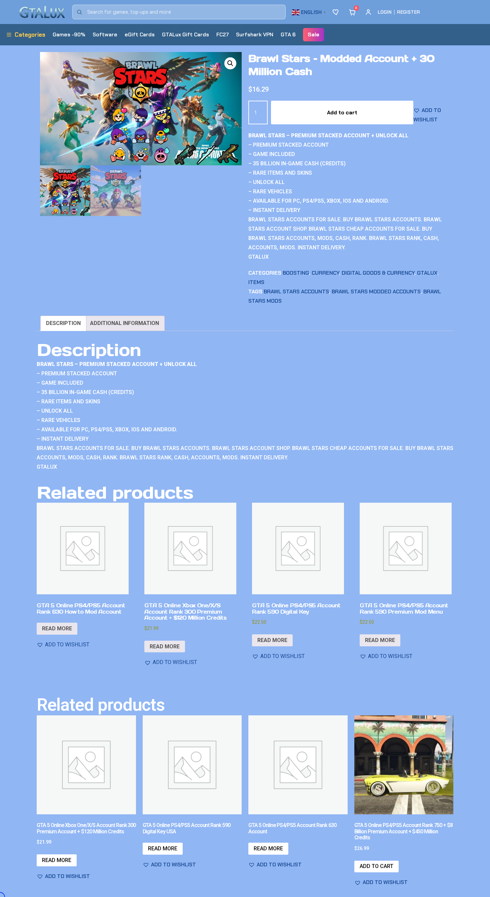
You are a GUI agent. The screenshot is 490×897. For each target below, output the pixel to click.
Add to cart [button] (376, 866)
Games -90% (69, 34)
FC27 (222, 34)
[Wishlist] (336, 12)
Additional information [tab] (124, 323)
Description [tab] (63, 323)
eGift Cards (140, 34)
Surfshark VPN (254, 34)
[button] (310, 11)
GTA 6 (288, 34)
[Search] (79, 12)
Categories (30, 34)
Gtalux (427, 272)
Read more (57, 628)
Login (385, 12)
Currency (325, 272)
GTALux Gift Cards (185, 34)
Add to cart (342, 112)
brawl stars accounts (296, 291)
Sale (313, 34)
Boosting (296, 272)
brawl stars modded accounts (376, 291)
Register (408, 12)
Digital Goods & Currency (378, 272)
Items (256, 282)
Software (105, 34)
